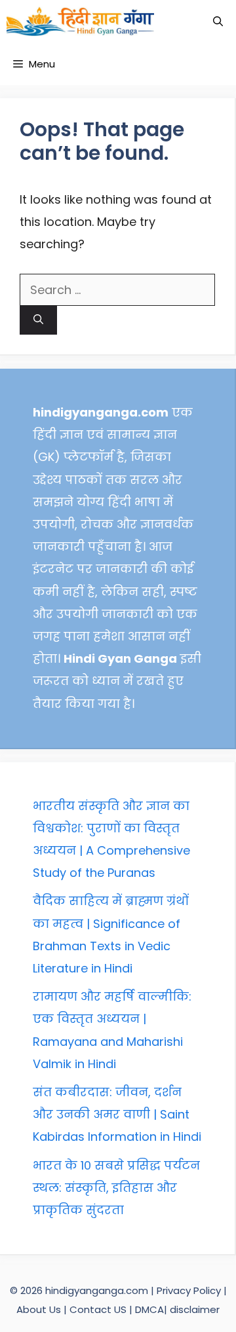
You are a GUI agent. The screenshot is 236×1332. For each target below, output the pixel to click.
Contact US (98, 1309)
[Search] (38, 320)
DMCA (149, 1309)
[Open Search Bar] (218, 21)
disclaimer (195, 1309)
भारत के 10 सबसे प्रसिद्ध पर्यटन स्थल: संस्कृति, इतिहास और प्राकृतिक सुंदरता (116, 1187)
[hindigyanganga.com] (80, 21)
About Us (40, 1309)
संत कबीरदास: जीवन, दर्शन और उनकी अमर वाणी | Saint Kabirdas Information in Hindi (117, 1114)
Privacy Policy (190, 1290)
